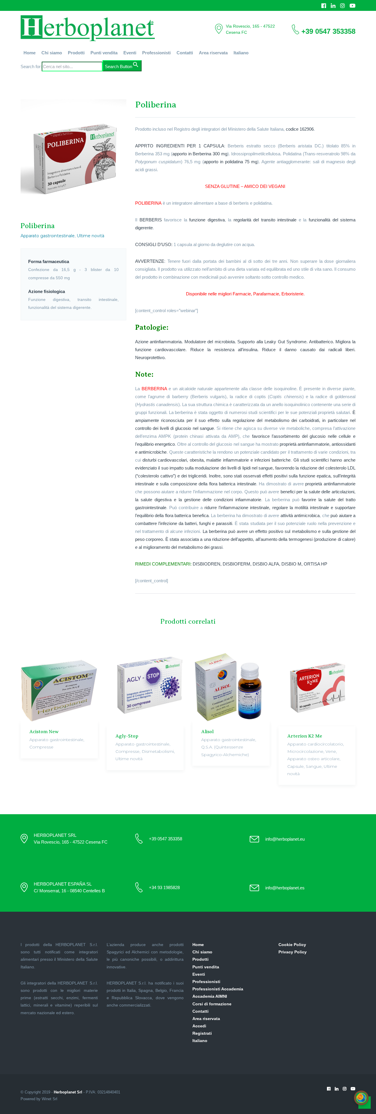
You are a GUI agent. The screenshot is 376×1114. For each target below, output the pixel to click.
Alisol (207, 731)
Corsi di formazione (211, 1004)
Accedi (199, 1026)
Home (30, 52)
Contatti (185, 52)
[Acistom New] (59, 683)
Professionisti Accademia (217, 989)
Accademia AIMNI (209, 996)
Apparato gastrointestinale (48, 235)
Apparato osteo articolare (313, 758)
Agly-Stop (126, 736)
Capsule (295, 766)
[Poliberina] (73, 154)
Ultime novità (90, 235)
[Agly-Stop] (145, 685)
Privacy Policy (292, 952)
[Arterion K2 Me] (317, 685)
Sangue (314, 766)
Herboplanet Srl (68, 1092)
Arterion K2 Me (304, 736)
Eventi (129, 52)
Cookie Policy (292, 944)
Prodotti (76, 52)
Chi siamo (51, 52)
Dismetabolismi (158, 751)
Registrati (202, 1033)
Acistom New (43, 731)
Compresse (41, 747)
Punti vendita (104, 52)
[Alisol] (231, 683)
